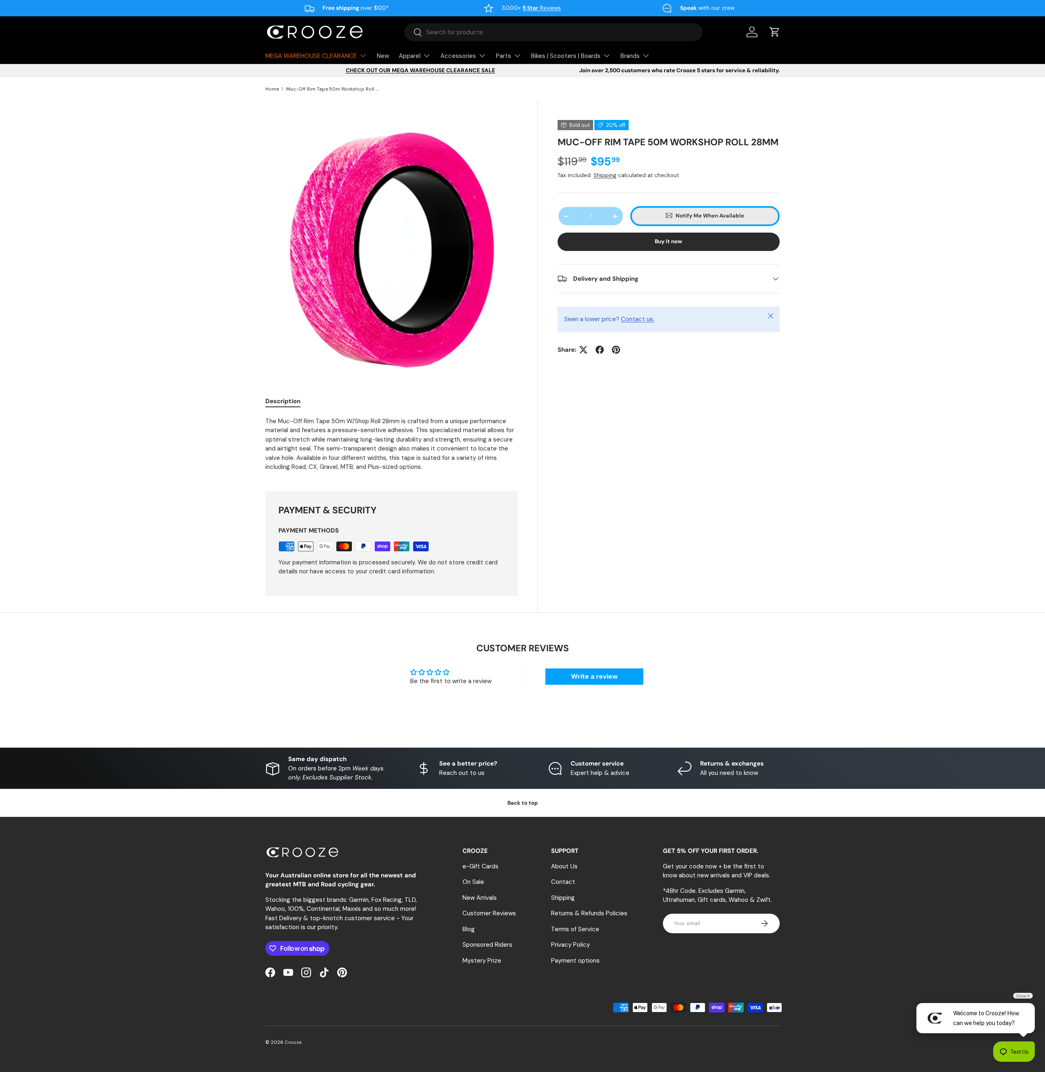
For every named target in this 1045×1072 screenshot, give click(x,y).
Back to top (522, 802)
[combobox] (553, 32)
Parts (503, 56)
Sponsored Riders (487, 945)
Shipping (605, 175)
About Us (564, 866)
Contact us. (637, 319)
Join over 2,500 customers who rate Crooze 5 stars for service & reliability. (679, 70)
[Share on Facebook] (599, 350)
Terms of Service (575, 929)
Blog (468, 929)
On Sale (473, 882)
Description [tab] (282, 401)
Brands (630, 56)
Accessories (458, 56)
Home (272, 89)
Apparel (409, 56)
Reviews (541, 7)
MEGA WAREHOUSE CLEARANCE (311, 56)
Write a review (594, 676)
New (383, 56)
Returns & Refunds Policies (589, 913)
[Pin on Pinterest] (616, 350)
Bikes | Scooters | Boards (565, 56)
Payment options (575, 961)
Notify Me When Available (710, 216)
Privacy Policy (570, 945)
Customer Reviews (489, 913)
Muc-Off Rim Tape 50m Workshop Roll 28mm (332, 89)
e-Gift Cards (480, 866)
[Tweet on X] (583, 350)
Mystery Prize (481, 961)
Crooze (293, 1042)
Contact (563, 882)
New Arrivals (479, 898)
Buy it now (668, 241)
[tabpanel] (391, 444)
